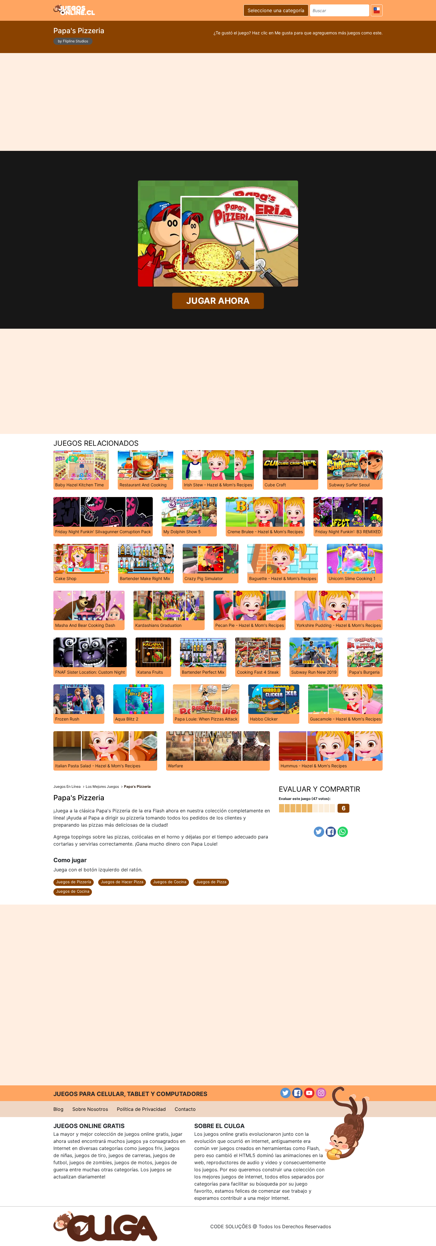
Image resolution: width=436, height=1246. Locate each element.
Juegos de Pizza (211, 881)
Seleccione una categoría (276, 10)
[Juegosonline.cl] (74, 9)
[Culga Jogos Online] (105, 1226)
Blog (58, 1109)
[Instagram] (321, 1093)
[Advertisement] (218, 101)
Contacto (185, 1109)
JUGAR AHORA (218, 300)
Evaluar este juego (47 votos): (305, 798)
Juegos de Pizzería (73, 881)
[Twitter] (319, 832)
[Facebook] (331, 832)
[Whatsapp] (343, 832)
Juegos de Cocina (169, 881)
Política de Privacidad (141, 1109)
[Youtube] (309, 1093)
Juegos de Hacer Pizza (122, 881)
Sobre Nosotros (90, 1109)
